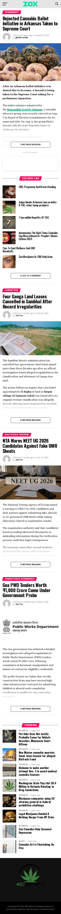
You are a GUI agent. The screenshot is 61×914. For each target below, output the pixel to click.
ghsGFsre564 (21, 37)
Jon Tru (19, 315)
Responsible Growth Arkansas (24, 109)
